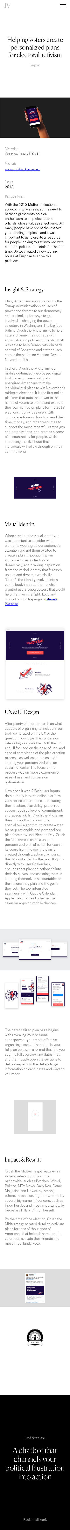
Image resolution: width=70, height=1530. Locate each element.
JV (7, 6)
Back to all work (35, 1520)
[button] (64, 9)
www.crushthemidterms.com (22, 169)
